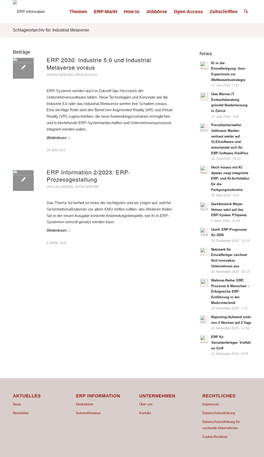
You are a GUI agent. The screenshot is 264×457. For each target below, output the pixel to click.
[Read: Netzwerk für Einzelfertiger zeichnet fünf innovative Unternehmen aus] (204, 251)
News (17, 404)
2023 (50, 187)
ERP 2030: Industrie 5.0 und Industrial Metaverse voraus (99, 63)
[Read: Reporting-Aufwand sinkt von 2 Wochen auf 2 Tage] (204, 319)
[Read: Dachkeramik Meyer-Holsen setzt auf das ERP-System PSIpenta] (204, 206)
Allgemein (64, 187)
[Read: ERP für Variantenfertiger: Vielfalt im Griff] (204, 339)
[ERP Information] (29, 11)
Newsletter (21, 413)
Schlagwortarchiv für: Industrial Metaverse (51, 30)
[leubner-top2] (23, 68)
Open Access (86, 75)
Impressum (210, 404)
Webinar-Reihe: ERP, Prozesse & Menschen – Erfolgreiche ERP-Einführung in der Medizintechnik (230, 291)
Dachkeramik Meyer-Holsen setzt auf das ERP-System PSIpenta (228, 209)
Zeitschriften (87, 187)
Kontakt (145, 413)
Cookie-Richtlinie (214, 437)
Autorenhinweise (88, 413)
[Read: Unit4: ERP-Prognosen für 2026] (204, 232)
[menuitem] (78, 11)
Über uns (146, 404)
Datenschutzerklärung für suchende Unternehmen (221, 425)
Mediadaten (84, 404)
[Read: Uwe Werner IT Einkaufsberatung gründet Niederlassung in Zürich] (204, 96)
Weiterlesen (57, 137)
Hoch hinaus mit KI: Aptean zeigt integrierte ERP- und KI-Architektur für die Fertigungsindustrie (230, 178)
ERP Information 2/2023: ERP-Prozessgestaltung (88, 175)
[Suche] (246, 11)
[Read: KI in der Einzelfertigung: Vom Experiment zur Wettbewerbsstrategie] (204, 65)
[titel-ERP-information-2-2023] (23, 180)
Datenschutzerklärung (218, 413)
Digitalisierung (60, 75)
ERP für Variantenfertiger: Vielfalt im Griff (231, 342)
